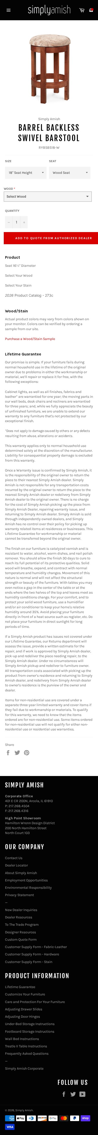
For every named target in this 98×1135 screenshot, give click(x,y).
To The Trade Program (22, 924)
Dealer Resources (18, 917)
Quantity (12, 211)
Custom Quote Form (21, 939)
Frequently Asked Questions (26, 1053)
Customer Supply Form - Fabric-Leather (36, 947)
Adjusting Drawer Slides (23, 1009)
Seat (52, 161)
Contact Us (13, 858)
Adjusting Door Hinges (22, 1016)
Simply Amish (24, 1110)
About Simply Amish (21, 873)
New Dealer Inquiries (21, 910)
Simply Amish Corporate (24, 1068)
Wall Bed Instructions (22, 1039)
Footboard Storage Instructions (29, 1031)
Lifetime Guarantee (20, 987)
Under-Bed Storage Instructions (30, 1024)
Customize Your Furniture (25, 994)
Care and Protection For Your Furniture (35, 1002)
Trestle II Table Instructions (26, 1046)
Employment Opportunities (26, 880)
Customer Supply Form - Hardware (32, 954)
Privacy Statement (19, 895)
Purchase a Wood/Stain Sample (30, 339)
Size (8, 161)
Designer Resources (20, 932)
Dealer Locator (16, 865)
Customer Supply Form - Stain (28, 962)
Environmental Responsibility (28, 887)
